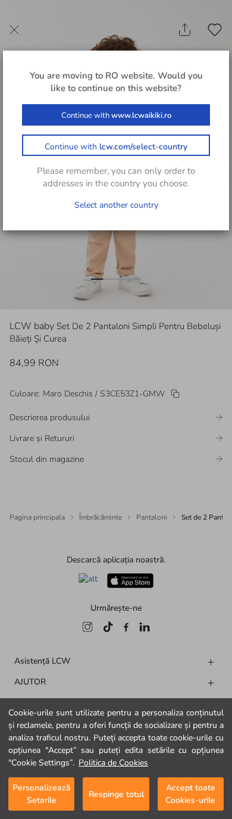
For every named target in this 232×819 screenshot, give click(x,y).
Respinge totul (116, 794)
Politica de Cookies (113, 762)
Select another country (116, 205)
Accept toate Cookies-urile (190, 794)
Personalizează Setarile (41, 794)
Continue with (116, 115)
